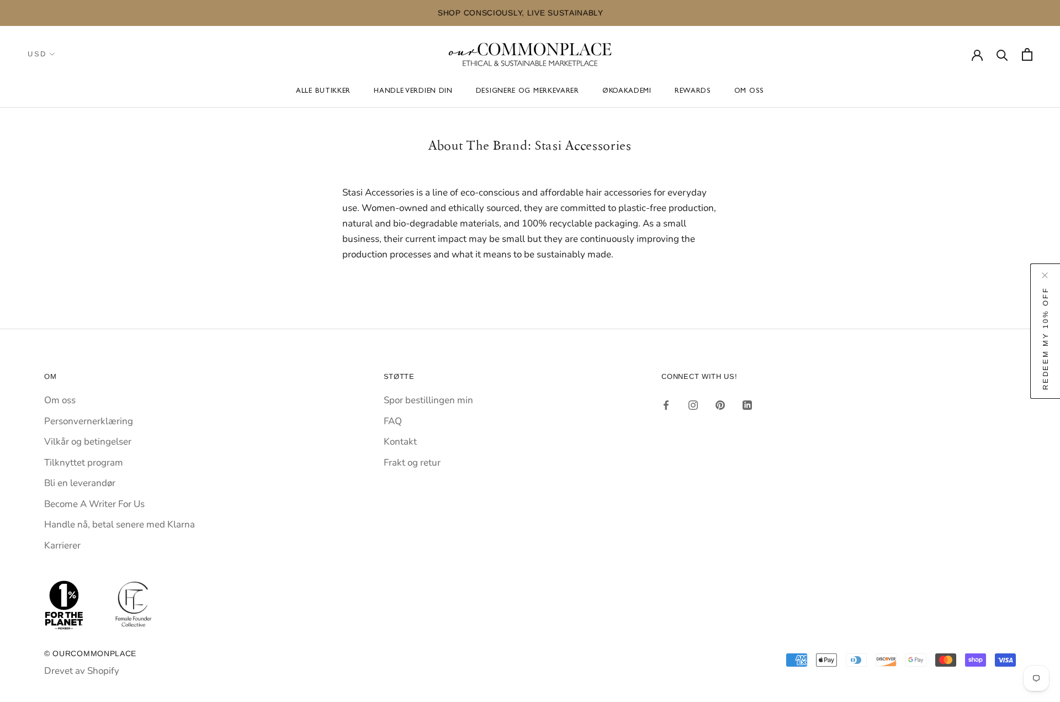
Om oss (749, 91)
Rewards (693, 91)
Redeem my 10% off (1045, 338)
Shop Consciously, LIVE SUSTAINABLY (235, 12)
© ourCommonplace (90, 653)
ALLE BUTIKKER (323, 91)
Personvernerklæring (88, 421)
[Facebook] (666, 404)
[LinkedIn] (747, 404)
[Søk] (1002, 54)
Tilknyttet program (83, 462)
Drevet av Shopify (81, 670)
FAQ (393, 421)
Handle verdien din (413, 91)
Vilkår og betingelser (87, 441)
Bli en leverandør (79, 483)
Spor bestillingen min (428, 400)
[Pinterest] (720, 404)
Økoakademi (626, 91)
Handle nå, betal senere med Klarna (119, 524)
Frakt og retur (412, 462)
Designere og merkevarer (527, 91)
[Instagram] (693, 404)
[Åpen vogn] (1027, 54)
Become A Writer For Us (94, 504)
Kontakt (400, 441)
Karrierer (62, 545)
